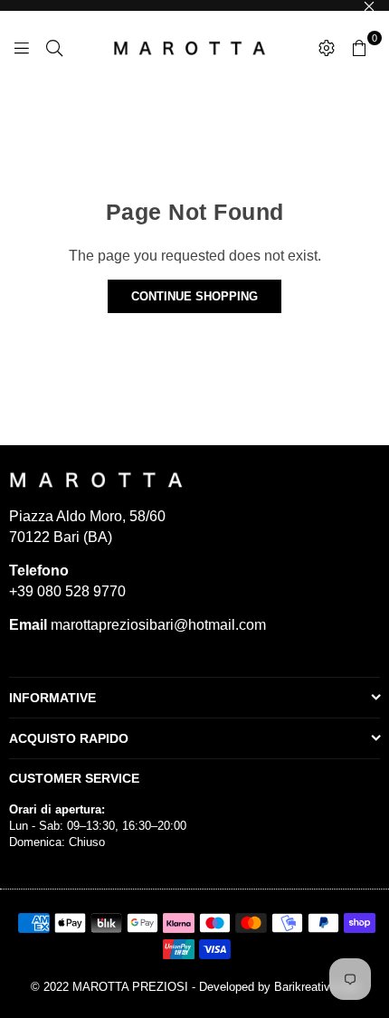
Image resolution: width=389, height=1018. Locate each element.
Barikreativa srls (316, 987)
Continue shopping (194, 296)
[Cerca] (54, 47)
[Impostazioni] (326, 47)
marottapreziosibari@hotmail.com (156, 625)
